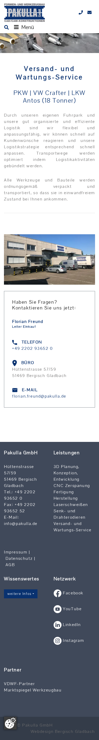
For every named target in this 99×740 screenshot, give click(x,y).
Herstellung (66, 498)
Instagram (74, 640)
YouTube (72, 609)
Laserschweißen (71, 504)
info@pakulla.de (20, 523)
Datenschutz (19, 558)
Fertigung (64, 492)
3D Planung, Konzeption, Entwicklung (67, 473)
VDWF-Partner (19, 683)
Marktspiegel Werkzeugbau (33, 690)
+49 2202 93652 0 (32, 348)
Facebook (73, 593)
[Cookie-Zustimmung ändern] (10, 723)
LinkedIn (72, 624)
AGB (10, 564)
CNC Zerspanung (72, 485)
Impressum (15, 552)
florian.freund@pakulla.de (39, 396)
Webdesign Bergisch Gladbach (63, 731)
